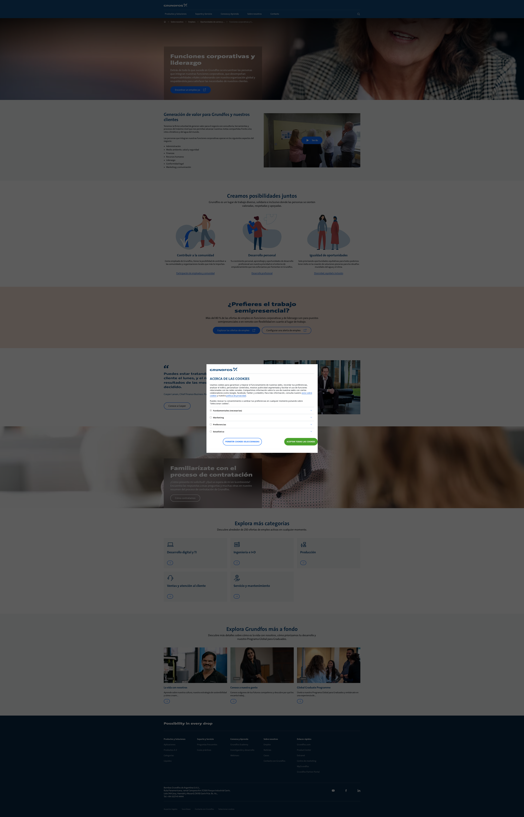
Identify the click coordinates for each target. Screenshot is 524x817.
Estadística (218, 431)
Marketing (218, 417)
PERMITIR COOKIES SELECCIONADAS (242, 441)
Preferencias (219, 424)
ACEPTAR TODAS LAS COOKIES (301, 441)
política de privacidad (236, 395)
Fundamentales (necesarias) (227, 410)
